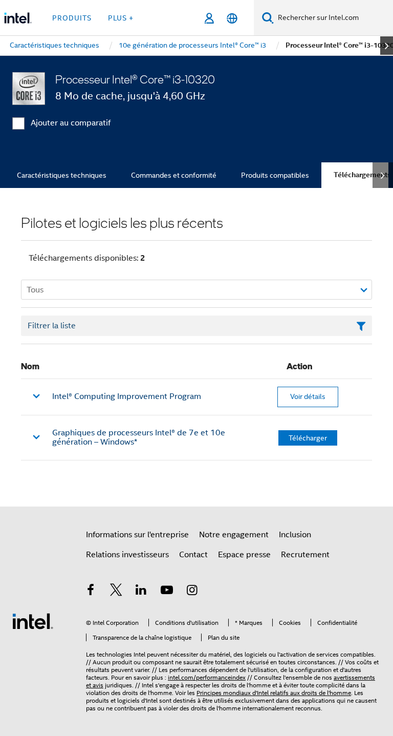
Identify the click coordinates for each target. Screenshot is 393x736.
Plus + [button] (121, 18)
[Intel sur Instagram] (192, 591)
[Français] (232, 18)
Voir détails (307, 396)
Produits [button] (72, 18)
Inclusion (295, 535)
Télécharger (308, 438)
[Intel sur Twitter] (116, 591)
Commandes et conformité (173, 175)
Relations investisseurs (127, 555)
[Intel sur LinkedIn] (141, 591)
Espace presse (244, 555)
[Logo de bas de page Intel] (32, 621)
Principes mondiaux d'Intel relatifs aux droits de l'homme (273, 693)
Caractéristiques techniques (61, 175)
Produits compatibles (275, 175)
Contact (193, 555)
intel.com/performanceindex (207, 677)
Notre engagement (234, 535)
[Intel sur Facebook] (90, 591)
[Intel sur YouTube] (167, 591)
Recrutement (305, 555)
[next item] (386, 45)
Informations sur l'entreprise (137, 535)
